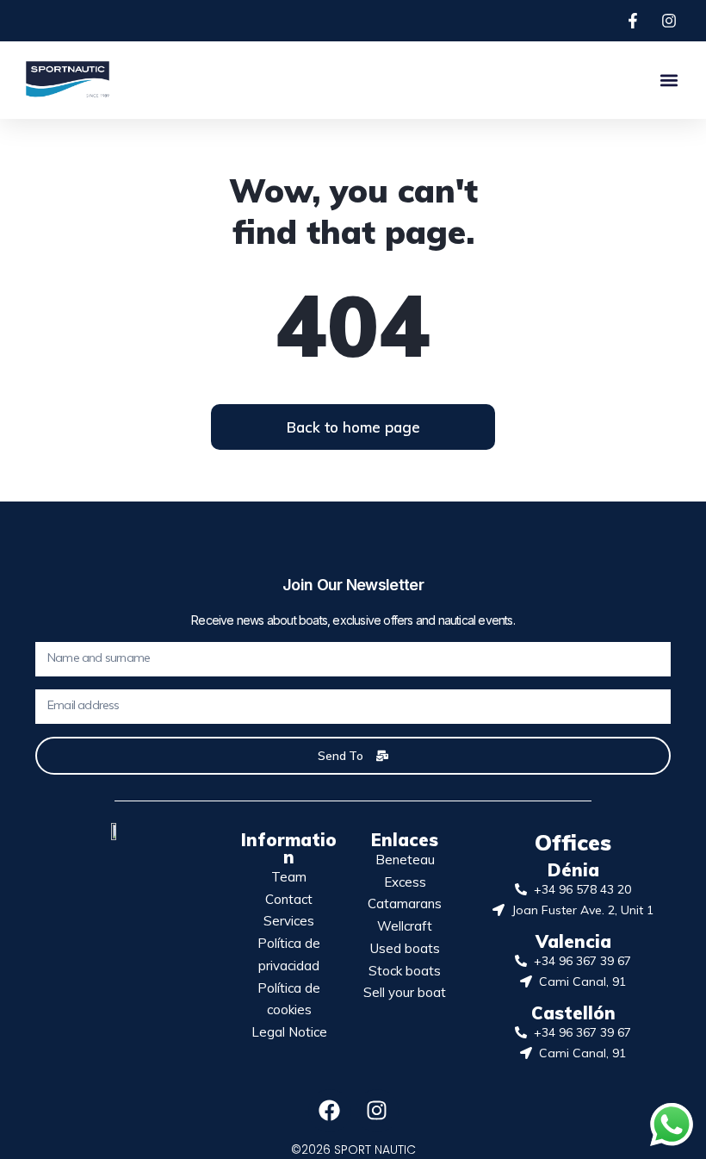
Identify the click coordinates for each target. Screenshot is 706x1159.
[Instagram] (377, 1110)
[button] (669, 79)
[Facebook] (329, 1110)
